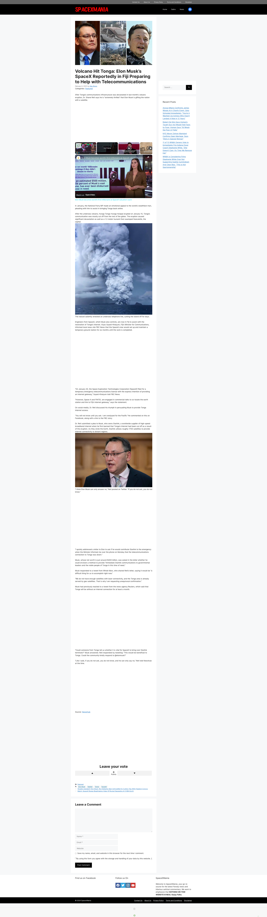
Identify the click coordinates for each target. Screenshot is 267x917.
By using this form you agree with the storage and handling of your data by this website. (114, 859)
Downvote (134, 773)
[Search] (189, 87)
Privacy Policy (158, 2)
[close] (134, 909)
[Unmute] (79, 153)
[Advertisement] (113, 120)
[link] (78, 158)
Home (165, 9)
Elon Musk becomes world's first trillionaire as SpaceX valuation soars (112, 158)
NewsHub (86, 712)
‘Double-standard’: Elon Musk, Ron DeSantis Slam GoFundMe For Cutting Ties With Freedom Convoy (112, 789)
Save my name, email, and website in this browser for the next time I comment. (110, 853)
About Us (147, 2)
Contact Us (136, 2)
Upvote (92, 773)
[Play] (76, 153)
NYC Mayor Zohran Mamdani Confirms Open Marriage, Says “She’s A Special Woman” (175, 136)
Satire (173, 9)
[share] (148, 157)
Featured (89, 89)
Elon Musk (81, 787)
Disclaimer (188, 2)
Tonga (97, 787)
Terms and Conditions (174, 2)
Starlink (90, 787)
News (182, 9)
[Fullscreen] (95, 153)
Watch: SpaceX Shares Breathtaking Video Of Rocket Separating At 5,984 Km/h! (105, 791)
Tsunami (104, 787)
